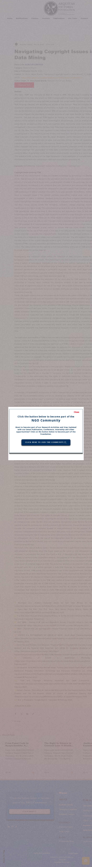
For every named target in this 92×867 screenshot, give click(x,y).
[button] (76, 412)
